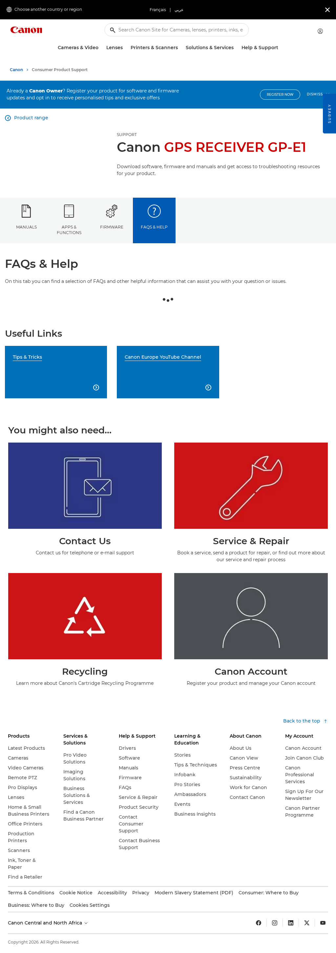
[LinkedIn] (290, 922)
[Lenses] (125, 47)
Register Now (280, 94)
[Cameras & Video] (101, 47)
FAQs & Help (154, 227)
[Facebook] (258, 922)
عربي (179, 9)
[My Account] (320, 31)
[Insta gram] (274, 922)
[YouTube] (323, 922)
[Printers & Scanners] (180, 47)
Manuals (26, 227)
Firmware (111, 227)
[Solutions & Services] (236, 47)
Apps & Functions (69, 230)
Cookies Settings (90, 905)
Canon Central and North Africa (45, 923)
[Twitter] (306, 922)
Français (158, 9)
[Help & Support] (281, 47)
